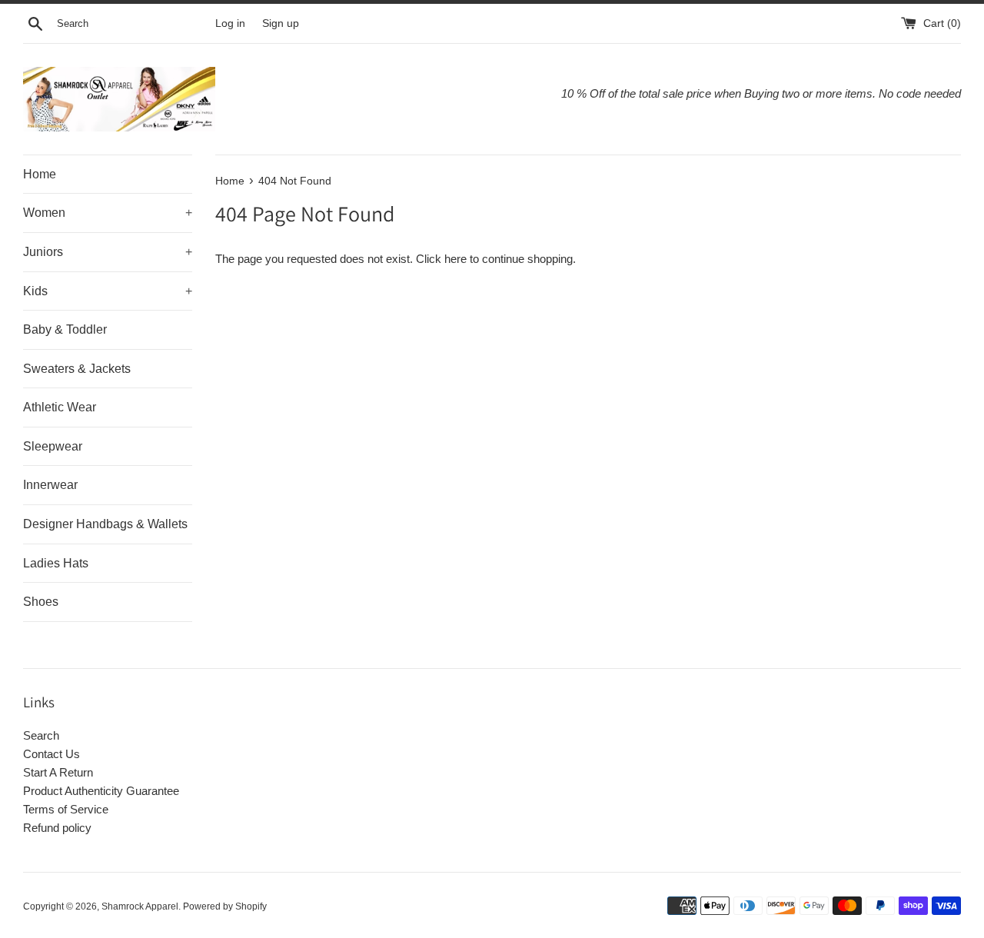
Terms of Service (65, 809)
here (455, 258)
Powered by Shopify (225, 906)
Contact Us (51, 753)
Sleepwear (52, 446)
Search (41, 735)
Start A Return (58, 772)
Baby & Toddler (65, 329)
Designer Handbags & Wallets (105, 524)
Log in (230, 23)
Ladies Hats (55, 563)
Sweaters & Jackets (77, 368)
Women (107, 212)
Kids (107, 291)
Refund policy (57, 827)
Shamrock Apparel (139, 906)
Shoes (40, 601)
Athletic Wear (59, 407)
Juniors (107, 251)
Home (39, 174)
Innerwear (50, 484)
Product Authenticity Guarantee (101, 790)
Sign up (280, 23)
